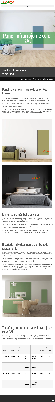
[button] (27, 6)
